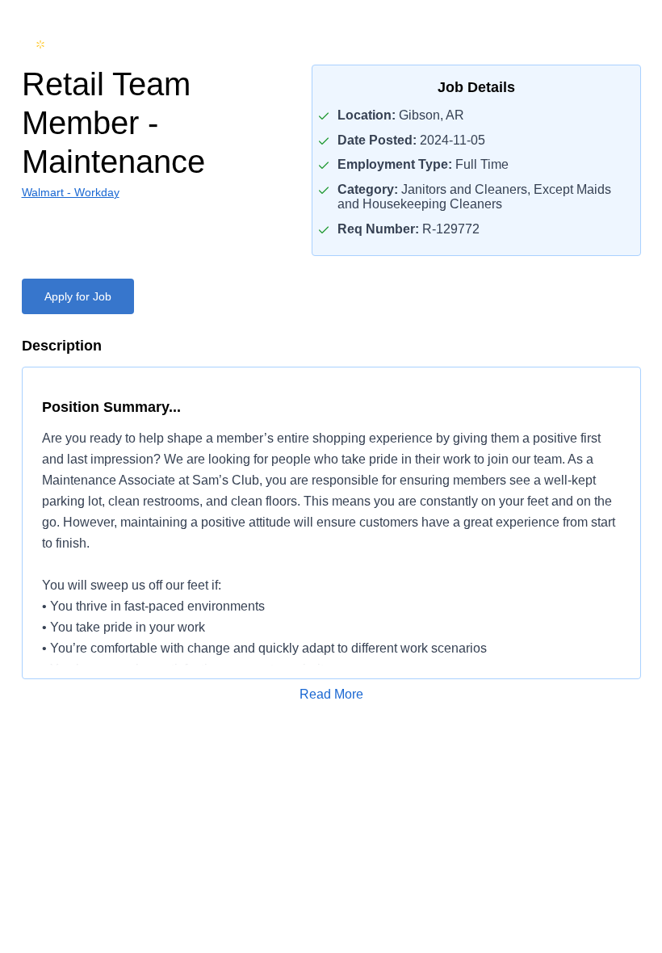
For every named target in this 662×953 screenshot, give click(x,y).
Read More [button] (331, 694)
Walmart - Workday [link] (70, 192)
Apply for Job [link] (77, 296)
